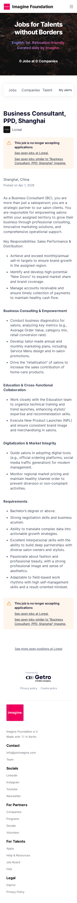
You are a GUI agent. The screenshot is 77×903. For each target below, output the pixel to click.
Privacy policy (28, 688)
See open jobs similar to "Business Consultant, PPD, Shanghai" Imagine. (40, 161)
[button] (7, 6)
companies (30, 90)
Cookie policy (49, 688)
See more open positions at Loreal (38, 648)
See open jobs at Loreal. (32, 153)
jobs (12, 90)
